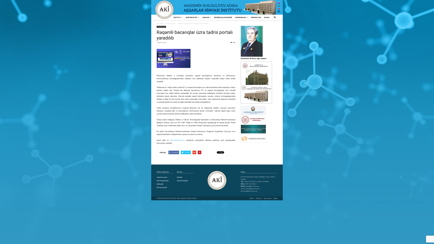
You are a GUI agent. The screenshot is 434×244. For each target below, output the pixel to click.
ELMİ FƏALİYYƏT (191, 17)
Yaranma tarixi (162, 177)
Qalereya (259, 198)
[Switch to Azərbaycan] (279, 5)
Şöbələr (179, 177)
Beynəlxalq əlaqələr (223, 17)
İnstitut (251, 198)
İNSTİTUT (177, 17)
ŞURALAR (206, 17)
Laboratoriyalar (182, 181)
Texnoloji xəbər (161, 27)
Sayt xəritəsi (267, 198)
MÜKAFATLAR (256, 17)
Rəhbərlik (160, 184)
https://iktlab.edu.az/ (177, 140)
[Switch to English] (279, 8)
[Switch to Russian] (279, 2)
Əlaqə (266, 17)
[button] (274, 17)
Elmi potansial (162, 187)
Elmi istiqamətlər (163, 181)
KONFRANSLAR (240, 17)
